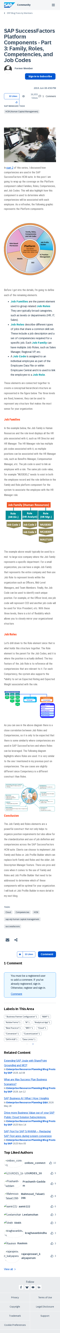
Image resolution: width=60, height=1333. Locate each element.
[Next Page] (32, 1044)
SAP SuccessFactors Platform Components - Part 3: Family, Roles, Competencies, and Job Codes (29, 45)
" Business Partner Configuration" (21, 1017)
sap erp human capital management (22, 919)
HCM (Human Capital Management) (22, 111)
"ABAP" (45, 1017)
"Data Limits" (28, 1039)
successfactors (13, 926)
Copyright (15, 1306)
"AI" (26, 1022)
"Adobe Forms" (12, 1022)
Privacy (15, 1297)
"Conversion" (11, 1034)
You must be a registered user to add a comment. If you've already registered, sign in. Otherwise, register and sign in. (28, 981)
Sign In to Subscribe (40, 76)
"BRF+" (28, 1028)
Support (45, 1315)
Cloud (8, 912)
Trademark (15, 1315)
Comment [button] (47, 954)
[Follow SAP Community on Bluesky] (27, 1287)
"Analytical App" (41, 1022)
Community (23, 5)
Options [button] (26, 82)
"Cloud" (41, 1028)
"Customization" (31, 1034)
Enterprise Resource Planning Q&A (27, 1102)
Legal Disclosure (45, 1306)
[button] (16, 102)
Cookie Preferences (15, 1325)
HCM (36, 912)
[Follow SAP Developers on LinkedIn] (39, 1287)
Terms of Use (45, 1297)
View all (8, 1269)
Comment (16, 994)
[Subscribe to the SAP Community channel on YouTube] (33, 1287)
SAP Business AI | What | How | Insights (26, 1098)
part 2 (9, 167)
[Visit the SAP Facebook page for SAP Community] (21, 1287)
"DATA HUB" (11, 1039)
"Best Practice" (12, 1028)
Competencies (22, 912)
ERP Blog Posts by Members (19, 13)
